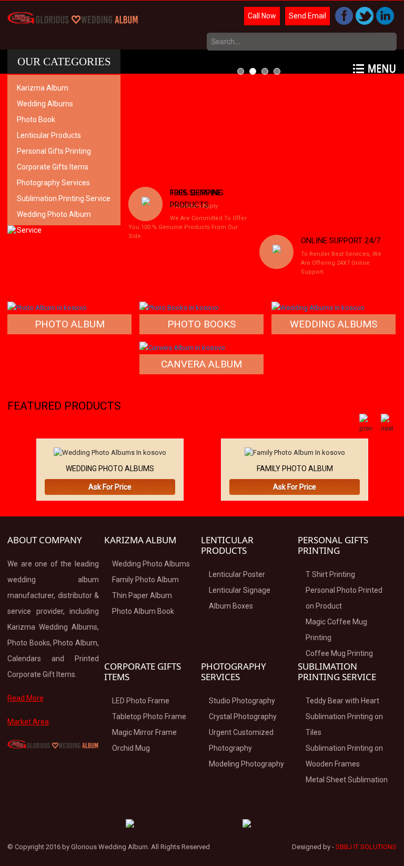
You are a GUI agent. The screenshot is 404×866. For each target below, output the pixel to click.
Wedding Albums (45, 103)
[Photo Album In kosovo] (47, 307)
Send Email (307, 16)
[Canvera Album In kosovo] (182, 347)
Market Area (28, 722)
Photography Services (53, 182)
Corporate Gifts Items (52, 167)
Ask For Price (110, 487)
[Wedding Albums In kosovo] (318, 307)
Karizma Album (42, 88)
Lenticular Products (49, 135)
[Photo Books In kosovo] (179, 307)
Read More (25, 698)
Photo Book (36, 119)
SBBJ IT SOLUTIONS (366, 847)
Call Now (262, 16)
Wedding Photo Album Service (54, 222)
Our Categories (64, 61)
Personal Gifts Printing (54, 151)
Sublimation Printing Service (63, 198)
